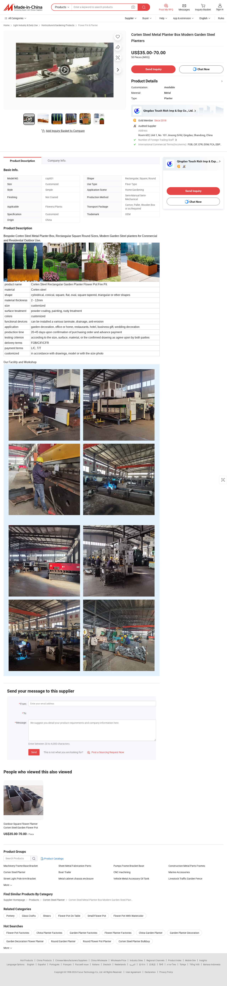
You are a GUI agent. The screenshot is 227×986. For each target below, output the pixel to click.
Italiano (95, 964)
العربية (132, 964)
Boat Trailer (65, 872)
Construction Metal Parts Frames (186, 865)
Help (161, 18)
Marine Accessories (179, 872)
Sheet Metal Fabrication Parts (75, 865)
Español (42, 964)
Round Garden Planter (63, 941)
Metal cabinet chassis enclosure (76, 878)
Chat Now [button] (203, 69)
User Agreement (133, 972)
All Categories (15, 18)
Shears (47, 915)
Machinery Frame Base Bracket (21, 865)
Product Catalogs (53, 858)
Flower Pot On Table (69, 915)
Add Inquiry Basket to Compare (65, 131)
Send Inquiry (153, 69)
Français (67, 964)
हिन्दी (161, 964)
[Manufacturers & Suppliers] (23, 7)
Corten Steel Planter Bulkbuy (134, 941)
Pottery (10, 915)
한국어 (142, 964)
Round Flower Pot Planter (97, 941)
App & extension (182, 18)
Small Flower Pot (97, 915)
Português (54, 964)
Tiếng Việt (195, 964)
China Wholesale (99, 960)
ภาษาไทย (171, 964)
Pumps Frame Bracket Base (129, 865)
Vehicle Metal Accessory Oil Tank (131, 878)
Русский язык (81, 964)
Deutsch (107, 964)
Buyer (145, 18)
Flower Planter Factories (118, 932)
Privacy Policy (166, 972)
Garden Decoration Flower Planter (25, 941)
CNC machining (122, 872)
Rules (221, 18)
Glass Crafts (29, 915)
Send (34, 752)
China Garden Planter (150, 932)
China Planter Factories (49, 932)
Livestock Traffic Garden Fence (185, 878)
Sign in (219, 9)
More (7, 947)
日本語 (152, 964)
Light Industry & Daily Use (25, 25)
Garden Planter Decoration (184, 932)
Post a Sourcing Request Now (105, 752)
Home (6, 25)
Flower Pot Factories (17, 932)
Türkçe (183, 964)
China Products (44, 960)
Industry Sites (136, 960)
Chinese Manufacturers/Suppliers (71, 960)
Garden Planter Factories (83, 932)
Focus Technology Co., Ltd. (90, 972)
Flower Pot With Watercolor (128, 915)
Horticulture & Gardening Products (57, 25)
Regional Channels (155, 960)
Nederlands (120, 964)
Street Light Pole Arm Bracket (20, 878)
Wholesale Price (118, 960)
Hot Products (26, 960)
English (30, 964)
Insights (203, 960)
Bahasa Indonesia (211, 964)
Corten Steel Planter (14, 872)
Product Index (174, 960)
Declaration (150, 972)
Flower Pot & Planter (88, 25)
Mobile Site (190, 960)
